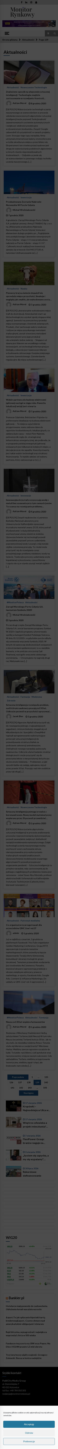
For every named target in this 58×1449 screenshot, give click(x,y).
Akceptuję (29, 1424)
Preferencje (29, 1441)
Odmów (29, 1433)
